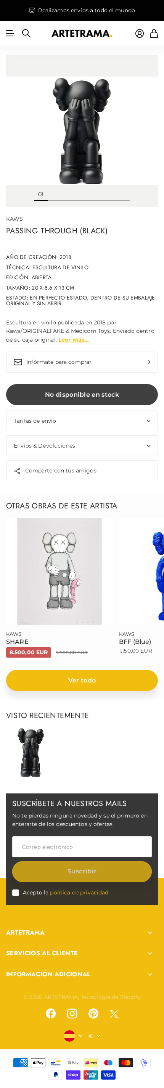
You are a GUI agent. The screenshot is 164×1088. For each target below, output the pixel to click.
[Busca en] (26, 33)
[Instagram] (72, 1014)
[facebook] (51, 1014)
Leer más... (73, 339)
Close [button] (82, 932)
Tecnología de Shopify (111, 997)
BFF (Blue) (135, 641)
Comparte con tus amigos (60, 470)
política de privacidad (79, 892)
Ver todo (82, 680)
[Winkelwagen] (154, 33)
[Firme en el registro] (139, 33)
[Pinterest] (93, 1014)
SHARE (17, 641)
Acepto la (66, 892)
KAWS (14, 218)
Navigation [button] (10, 33)
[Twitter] (114, 1014)
